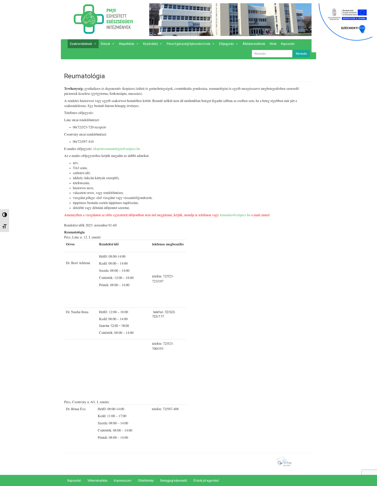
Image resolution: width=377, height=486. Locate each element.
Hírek (273, 44)
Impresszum (122, 480)
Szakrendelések (81, 44)
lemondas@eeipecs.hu (235, 214)
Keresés (301, 53)
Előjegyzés (226, 44)
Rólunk (105, 44)
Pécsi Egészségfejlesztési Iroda (188, 44)
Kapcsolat (288, 44)
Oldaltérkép (146, 480)
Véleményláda (97, 480)
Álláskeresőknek (254, 44)
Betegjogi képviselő (173, 480)
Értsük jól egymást (206, 480)
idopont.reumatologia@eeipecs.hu (117, 148)
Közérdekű (150, 44)
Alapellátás (126, 44)
